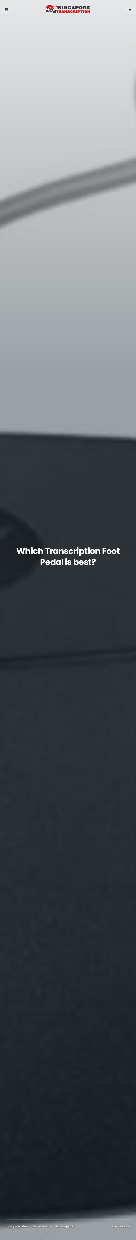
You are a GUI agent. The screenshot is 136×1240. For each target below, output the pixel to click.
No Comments (122, 1226)
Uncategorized (66, 1226)
